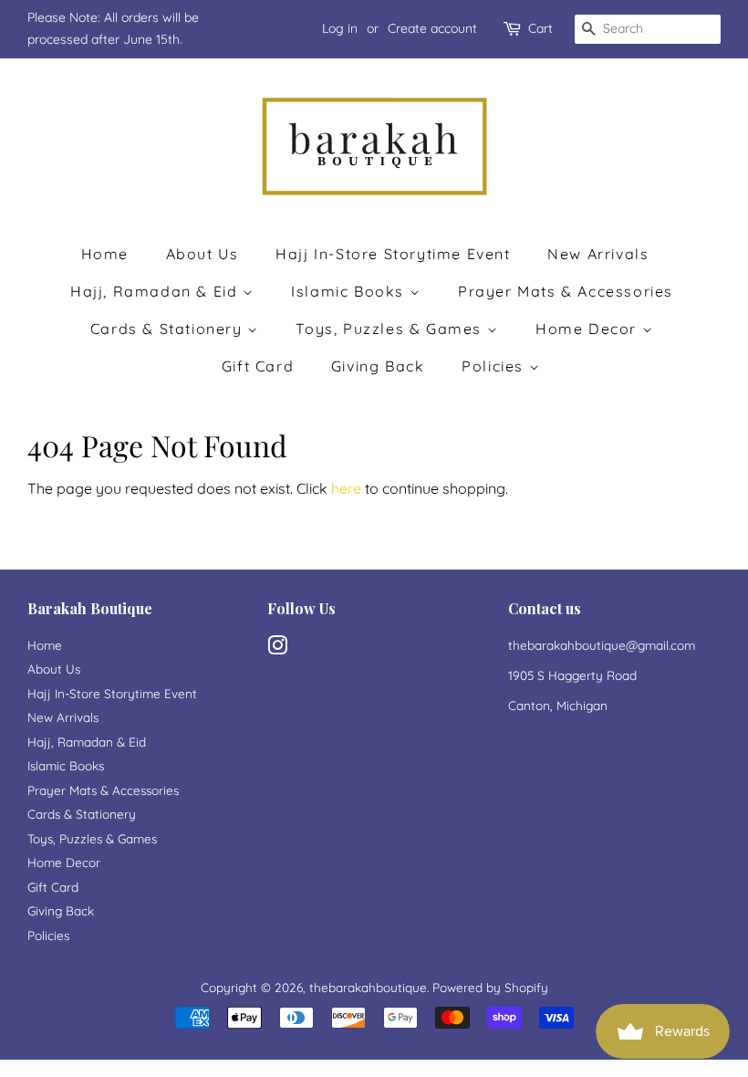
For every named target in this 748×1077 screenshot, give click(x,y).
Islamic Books (350, 291)
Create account (432, 28)
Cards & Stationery (168, 328)
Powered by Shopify (490, 987)
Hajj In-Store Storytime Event (392, 254)
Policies (495, 366)
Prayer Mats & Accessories (565, 291)
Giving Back (378, 366)
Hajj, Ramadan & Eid (156, 291)
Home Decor (588, 328)
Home (105, 254)
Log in (340, 28)
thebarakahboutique (368, 987)
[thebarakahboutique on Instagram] (277, 648)
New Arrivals (598, 254)
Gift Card (258, 366)
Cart (540, 28)
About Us (202, 254)
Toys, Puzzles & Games (391, 328)
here (346, 488)
